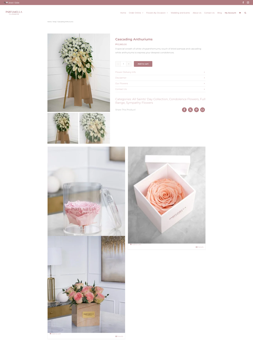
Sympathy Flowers (139, 102)
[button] (245, 12)
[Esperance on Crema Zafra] (86, 284)
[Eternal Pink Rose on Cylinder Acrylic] (86, 195)
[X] (190, 110)
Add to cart (143, 64)
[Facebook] (184, 110)
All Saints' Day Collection (150, 99)
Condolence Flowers (184, 99)
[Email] (203, 110)
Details (200, 247)
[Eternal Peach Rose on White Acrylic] (166, 195)
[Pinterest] (196, 110)
